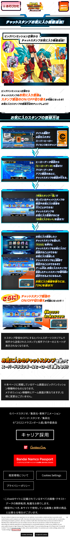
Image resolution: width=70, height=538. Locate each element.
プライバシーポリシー (18, 485)
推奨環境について (18, 475)
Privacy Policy (16, 530)
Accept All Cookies (41, 534)
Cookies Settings (51, 475)
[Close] (67, 517)
